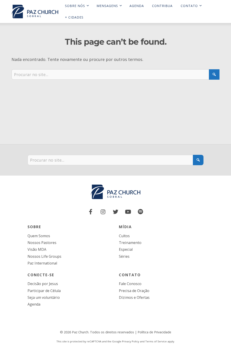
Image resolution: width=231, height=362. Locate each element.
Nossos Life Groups (44, 256)
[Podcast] (140, 211)
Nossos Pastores (42, 242)
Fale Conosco (130, 283)
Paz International (42, 263)
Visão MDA (37, 249)
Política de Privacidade (154, 332)
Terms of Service (156, 341)
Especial (126, 249)
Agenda (34, 304)
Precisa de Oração (134, 290)
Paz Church (80, 332)
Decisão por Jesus (43, 283)
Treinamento (130, 242)
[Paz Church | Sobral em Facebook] (90, 211)
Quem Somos (39, 235)
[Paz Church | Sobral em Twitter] (115, 211)
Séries (124, 256)
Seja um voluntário (44, 297)
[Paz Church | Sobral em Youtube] (127, 211)
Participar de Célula (44, 290)
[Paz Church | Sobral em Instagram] (103, 211)
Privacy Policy (130, 341)
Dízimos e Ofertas (134, 297)
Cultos (124, 235)
